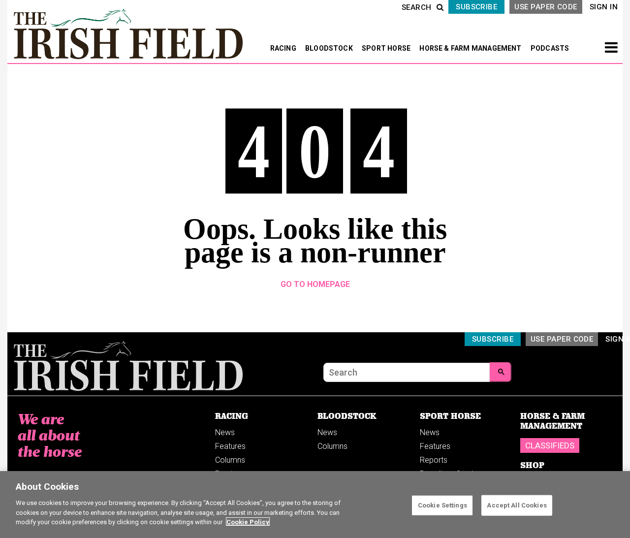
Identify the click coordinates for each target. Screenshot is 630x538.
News (225, 432)
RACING (284, 48)
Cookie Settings (442, 504)
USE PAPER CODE (545, 6)
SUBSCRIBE (476, 6)
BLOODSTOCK (329, 48)
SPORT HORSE (387, 48)
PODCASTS (550, 48)
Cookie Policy (247, 521)
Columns (230, 460)
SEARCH (417, 7)
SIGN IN (604, 6)
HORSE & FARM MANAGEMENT (471, 48)
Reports (433, 460)
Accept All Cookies (516, 504)
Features (230, 446)
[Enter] (500, 372)
